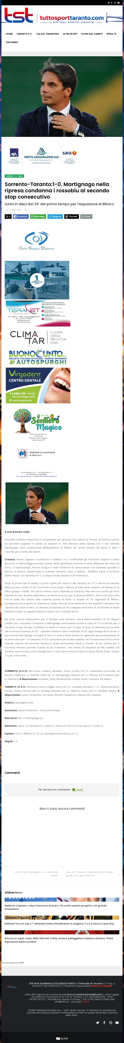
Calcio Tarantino (47, 33)
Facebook (22, 216)
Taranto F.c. (24, 33)
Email (88, 216)
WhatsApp (39, 216)
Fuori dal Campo (92, 33)
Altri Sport (70, 33)
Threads (73, 216)
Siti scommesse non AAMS (12, 963)
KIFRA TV (112, 33)
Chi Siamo (12, 42)
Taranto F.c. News (14, 176)
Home (9, 33)
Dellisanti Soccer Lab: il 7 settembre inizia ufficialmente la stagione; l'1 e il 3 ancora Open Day (59, 923)
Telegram (56, 216)
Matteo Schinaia (102, 985)
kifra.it (86, 1001)
